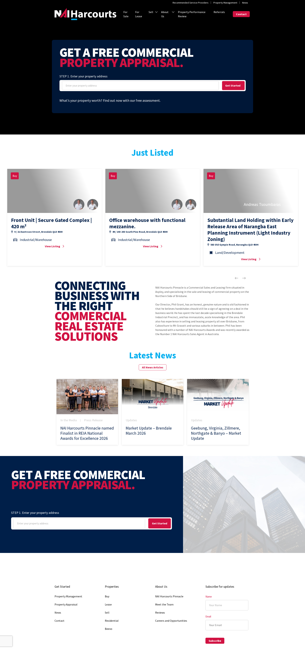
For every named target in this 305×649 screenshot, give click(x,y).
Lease (108, 604)
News (245, 2)
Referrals (219, 12)
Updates (131, 420)
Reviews (160, 612)
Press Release (93, 420)
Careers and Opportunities (171, 620)
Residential (112, 620)
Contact (241, 14)
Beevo (108, 628)
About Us (165, 14)
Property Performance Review (191, 14)
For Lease (138, 14)
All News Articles (152, 367)
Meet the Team (164, 604)
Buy (107, 596)
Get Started (232, 85)
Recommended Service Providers (190, 2)
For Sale (125, 14)
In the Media (68, 420)
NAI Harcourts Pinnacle (169, 596)
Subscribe (215, 640)
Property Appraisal (66, 604)
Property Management (225, 2)
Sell (151, 12)
